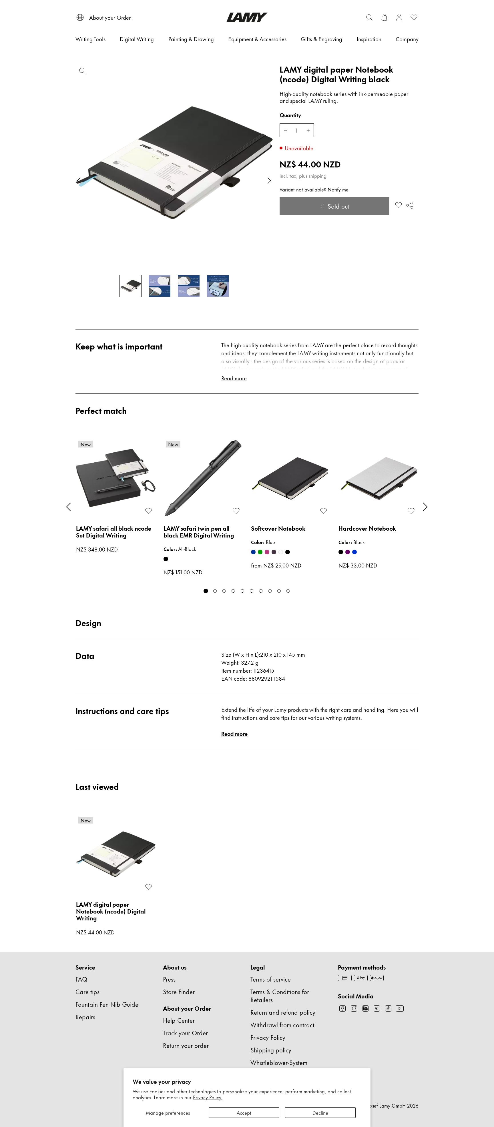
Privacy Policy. (207, 1097)
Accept (244, 1112)
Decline (320, 1112)
